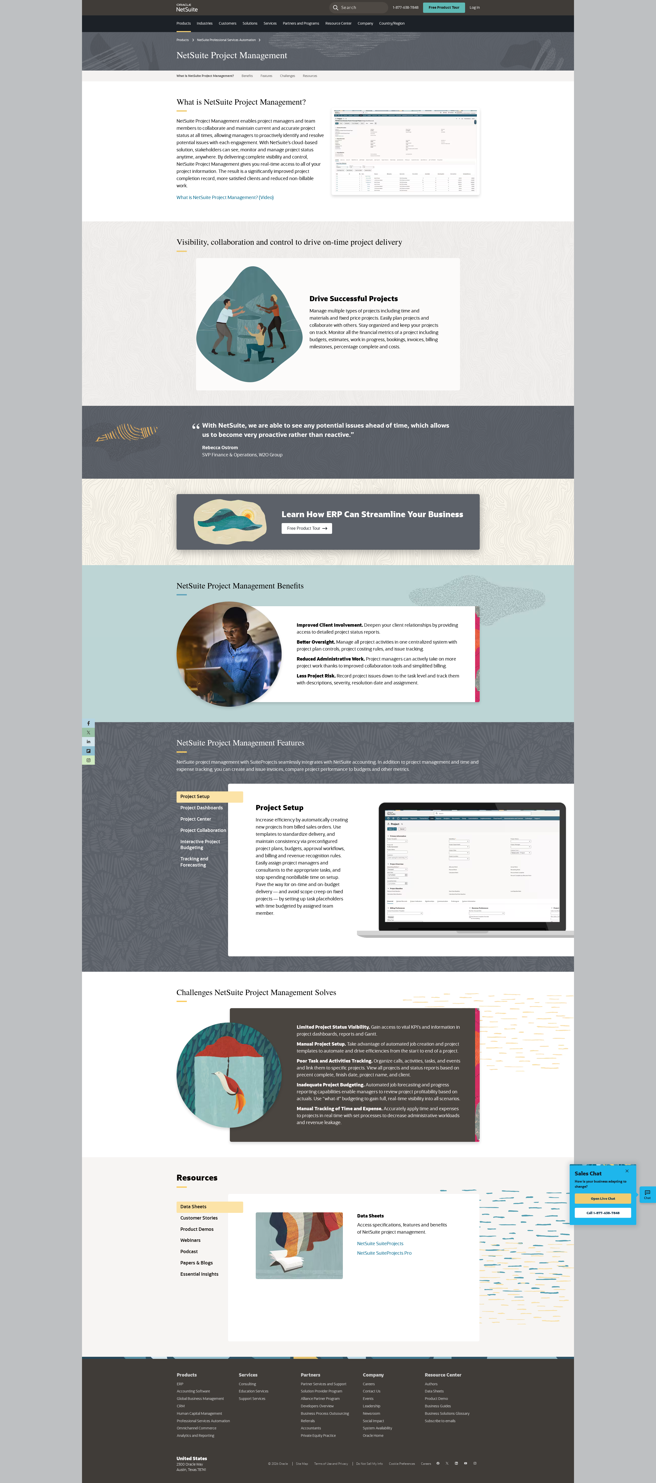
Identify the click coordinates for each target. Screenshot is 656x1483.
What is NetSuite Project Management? (205, 75)
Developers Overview (317, 1406)
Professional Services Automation (203, 1421)
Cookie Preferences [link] (402, 1463)
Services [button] (270, 23)
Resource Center (443, 1375)
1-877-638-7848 (405, 7)
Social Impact (373, 1421)
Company (373, 1375)
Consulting (247, 1384)
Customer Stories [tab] (199, 1218)
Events (368, 1399)
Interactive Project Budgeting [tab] (200, 845)
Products (183, 40)
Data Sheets (434, 1391)
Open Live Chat (603, 1198)
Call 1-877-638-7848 (603, 1213)
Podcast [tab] (189, 1252)
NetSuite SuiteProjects (380, 1244)
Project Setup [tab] (195, 796)
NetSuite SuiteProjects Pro (384, 1253)
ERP (180, 1384)
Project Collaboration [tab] (203, 830)
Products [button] (184, 23)
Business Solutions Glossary (447, 1414)
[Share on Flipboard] (88, 750)
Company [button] (365, 23)
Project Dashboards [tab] (201, 808)
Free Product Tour (309, 528)
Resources (310, 75)
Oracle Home (389, 1436)
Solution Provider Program (321, 1391)
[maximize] (406, 151)
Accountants (311, 1428)
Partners (310, 1375)
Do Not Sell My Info (370, 1463)
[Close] (627, 1170)
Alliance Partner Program (320, 1399)
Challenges (287, 75)
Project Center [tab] (195, 819)
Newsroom (371, 1414)
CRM (181, 1406)
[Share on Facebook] (88, 723)
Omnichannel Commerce (196, 1428)
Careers (369, 1384)
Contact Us (372, 1391)
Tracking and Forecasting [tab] (194, 862)
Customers (228, 23)
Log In (475, 7)
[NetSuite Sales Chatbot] (648, 1194)
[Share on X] (88, 732)
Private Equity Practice (318, 1436)
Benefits (247, 75)
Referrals (308, 1421)
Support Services (252, 1399)
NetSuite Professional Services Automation (226, 40)
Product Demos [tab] (197, 1229)
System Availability (390, 1428)
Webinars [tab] (190, 1240)
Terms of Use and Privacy (332, 1463)
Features (266, 75)
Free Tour (447, 7)
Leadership (371, 1406)
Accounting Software (193, 1391)
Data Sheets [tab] (193, 1207)
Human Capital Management (199, 1414)
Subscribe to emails (452, 1421)
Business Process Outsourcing (325, 1414)
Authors (431, 1384)
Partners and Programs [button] (301, 23)
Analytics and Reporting (195, 1436)
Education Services (254, 1391)
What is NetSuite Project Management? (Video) (225, 197)
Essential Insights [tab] (199, 1274)
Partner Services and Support (323, 1384)
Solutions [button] (250, 23)
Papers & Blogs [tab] (196, 1263)
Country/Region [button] (392, 23)
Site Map (302, 1463)
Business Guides (438, 1406)
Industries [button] (205, 23)
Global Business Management (200, 1399)
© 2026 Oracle (279, 1463)
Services (248, 1375)
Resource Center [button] (338, 23)
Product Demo (436, 1399)
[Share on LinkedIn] (88, 741)
